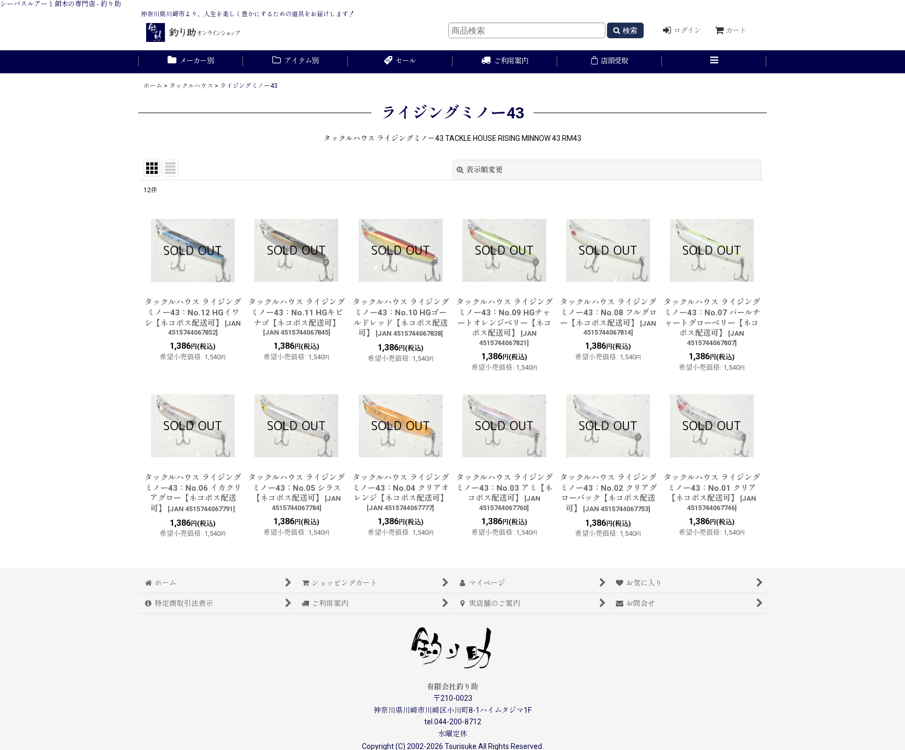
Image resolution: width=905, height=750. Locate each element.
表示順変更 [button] (484, 170)
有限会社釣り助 (452, 686)
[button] (714, 61)
